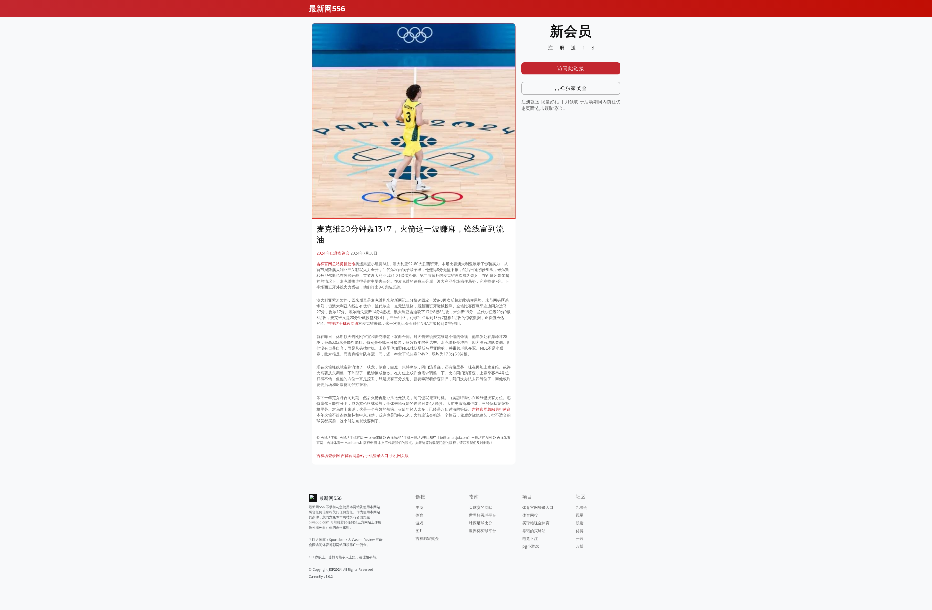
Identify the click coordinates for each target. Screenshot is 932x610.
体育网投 (530, 515)
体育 (419, 515)
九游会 (581, 507)
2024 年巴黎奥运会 (333, 253)
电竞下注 (530, 538)
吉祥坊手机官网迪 (342, 323)
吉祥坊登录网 (328, 455)
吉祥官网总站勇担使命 (335, 263)
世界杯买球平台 (482, 515)
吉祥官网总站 (352, 455)
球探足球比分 (480, 523)
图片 (419, 530)
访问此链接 (571, 68)
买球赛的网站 (480, 507)
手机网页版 (399, 455)
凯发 (579, 523)
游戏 (419, 523)
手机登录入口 (376, 455)
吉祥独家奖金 (571, 88)
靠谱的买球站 (534, 530)
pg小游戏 (530, 546)
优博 (579, 530)
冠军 (579, 515)
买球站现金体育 (535, 523)
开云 (579, 538)
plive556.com (319, 522)
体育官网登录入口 (537, 507)
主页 (419, 507)
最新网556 (327, 8)
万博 (579, 546)
